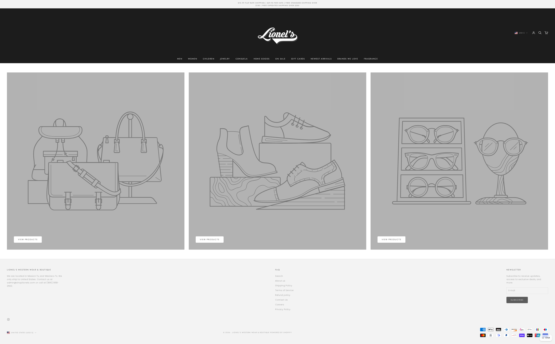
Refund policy (282, 295)
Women (192, 58)
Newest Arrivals (321, 58)
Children (208, 58)
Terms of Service (284, 290)
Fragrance (371, 58)
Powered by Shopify (281, 332)
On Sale (280, 58)
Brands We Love (347, 58)
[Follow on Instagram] (8, 319)
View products (28, 239)
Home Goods (262, 58)
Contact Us (281, 299)
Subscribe (517, 300)
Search (279, 276)
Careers (279, 304)
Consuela (242, 58)
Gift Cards (298, 58)
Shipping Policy (283, 285)
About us (280, 280)
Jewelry (225, 58)
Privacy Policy (283, 309)
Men (179, 58)
